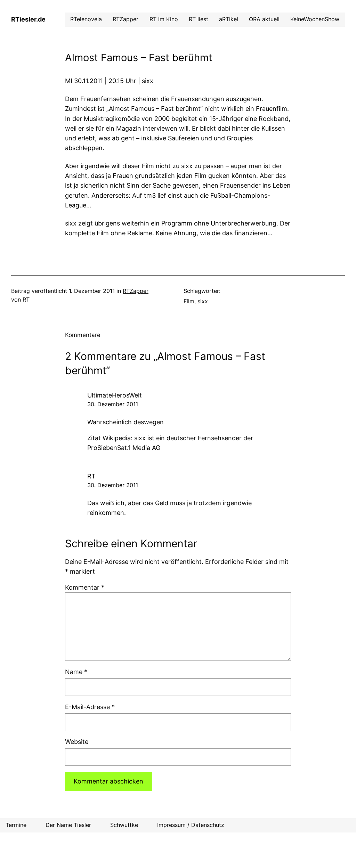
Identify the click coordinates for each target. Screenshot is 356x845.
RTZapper (135, 291)
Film (189, 301)
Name (76, 671)
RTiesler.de (28, 19)
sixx (202, 301)
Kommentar (84, 587)
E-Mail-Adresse (90, 707)
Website (76, 741)
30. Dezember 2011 (112, 404)
